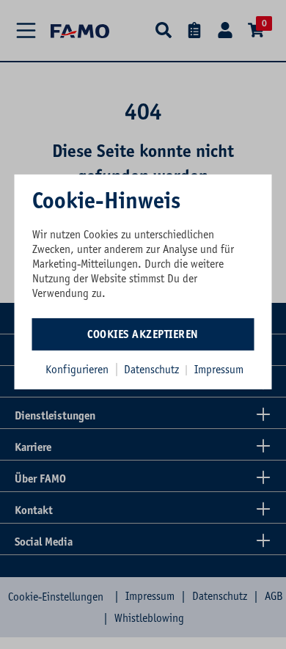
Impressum (218, 368)
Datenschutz (153, 368)
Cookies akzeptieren (143, 333)
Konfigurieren (77, 368)
